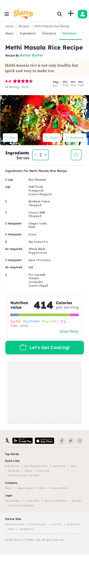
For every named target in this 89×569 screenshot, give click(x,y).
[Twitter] (70, 441)
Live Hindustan (37, 524)
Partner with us (59, 488)
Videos (28, 470)
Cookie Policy (32, 500)
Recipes (24, 26)
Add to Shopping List (76, 154)
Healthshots (26, 529)
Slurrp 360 (13, 470)
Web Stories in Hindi (35, 466)
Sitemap (76, 500)
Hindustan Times (14, 524)
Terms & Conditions (56, 500)
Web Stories (12, 466)
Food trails (43, 470)
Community (59, 466)
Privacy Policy (12, 500)
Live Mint (56, 524)
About (8, 488)
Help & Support (25, 488)
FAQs (42, 488)
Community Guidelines (21, 505)
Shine (11, 529)
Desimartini (73, 524)
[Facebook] (62, 441)
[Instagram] (79, 441)
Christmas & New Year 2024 (23, 475)
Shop (73, 466)
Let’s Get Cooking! (49, 347)
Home (9, 26)
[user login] (82, 14)
